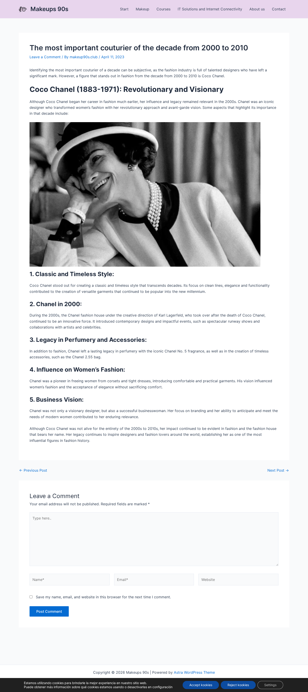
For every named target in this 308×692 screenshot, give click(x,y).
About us (257, 9)
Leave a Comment (45, 57)
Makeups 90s (49, 8)
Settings (270, 685)
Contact (279, 9)
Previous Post (33, 470)
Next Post (278, 470)
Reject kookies (238, 685)
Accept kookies (200, 685)
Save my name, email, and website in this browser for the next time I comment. (103, 597)
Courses (163, 9)
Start (124, 9)
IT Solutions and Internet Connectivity (210, 9)
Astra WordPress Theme (194, 672)
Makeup (142, 9)
